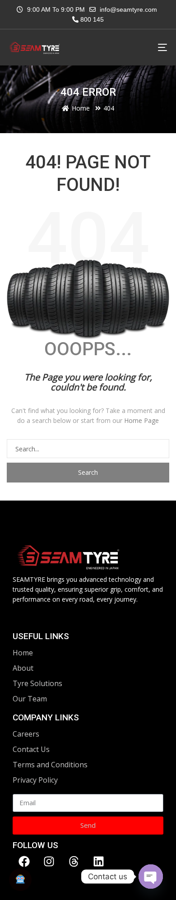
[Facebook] (24, 861)
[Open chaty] (151, 876)
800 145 (91, 19)
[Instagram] (48, 861)
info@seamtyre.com (128, 9)
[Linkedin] (98, 861)
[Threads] (73, 861)
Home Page (141, 420)
